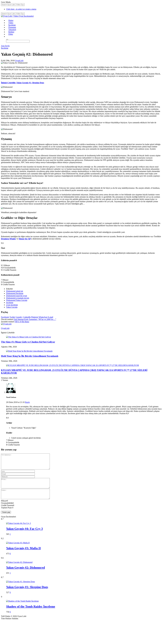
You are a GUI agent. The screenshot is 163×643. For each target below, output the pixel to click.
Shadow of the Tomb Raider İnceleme (30, 606)
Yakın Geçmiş (11, 307)
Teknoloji (12, 30)
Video (10, 23)
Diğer (10, 34)
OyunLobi (19, 60)
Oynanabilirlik (7, 503)
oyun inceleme (12, 305)
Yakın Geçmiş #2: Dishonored (25, 567)
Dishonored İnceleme (14, 293)
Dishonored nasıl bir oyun (16, 296)
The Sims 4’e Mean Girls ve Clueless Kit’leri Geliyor (28, 342)
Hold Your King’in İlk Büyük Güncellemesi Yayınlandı (29, 356)
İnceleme (12, 25)
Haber (10, 20)
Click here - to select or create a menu (21, 9)
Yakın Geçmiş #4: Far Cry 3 (24, 528)
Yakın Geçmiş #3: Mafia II (23, 548)
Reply (27, 402)
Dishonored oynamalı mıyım (17, 298)
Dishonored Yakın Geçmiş (16, 300)
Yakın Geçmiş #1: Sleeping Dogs (27, 587)
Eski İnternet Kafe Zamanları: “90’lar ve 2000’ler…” (35, 319)
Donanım (12, 27)
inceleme (9, 302)
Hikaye (4, 501)
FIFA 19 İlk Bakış (22, 322)
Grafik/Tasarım (7, 505)
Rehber (11, 32)
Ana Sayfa (5, 46)
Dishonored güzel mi (14, 291)
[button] (7, 36)
